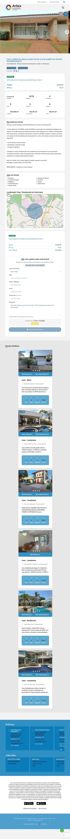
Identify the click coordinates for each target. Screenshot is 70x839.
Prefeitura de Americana (40, 761)
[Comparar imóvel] (50, 354)
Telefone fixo (15, 295)
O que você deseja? (14, 268)
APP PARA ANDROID (14, 761)
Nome (10, 275)
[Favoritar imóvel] (50, 352)
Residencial (13, 64)
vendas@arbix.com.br (17, 743)
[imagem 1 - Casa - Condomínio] (35, 421)
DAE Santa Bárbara (62, 763)
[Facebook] (61, 749)
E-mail (10, 288)
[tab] (61, 14)
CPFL (34, 766)
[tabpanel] (35, 32)
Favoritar (12, 68)
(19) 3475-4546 (15, 741)
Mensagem (12, 302)
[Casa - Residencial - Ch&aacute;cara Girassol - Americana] (18, 7)
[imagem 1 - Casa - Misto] (35, 361)
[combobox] (35, 271)
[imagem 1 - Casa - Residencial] (35, 601)
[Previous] (21, 361)
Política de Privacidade (29, 808)
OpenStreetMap (59, 227)
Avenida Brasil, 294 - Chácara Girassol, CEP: (16, 735)
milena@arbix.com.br (41, 741)
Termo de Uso (42, 808)
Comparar (24, 68)
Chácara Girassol (21, 64)
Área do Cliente (42, 2)
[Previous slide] (3, 32)
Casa (8, 64)
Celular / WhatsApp (14, 281)
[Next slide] (67, 32)
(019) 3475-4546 (54, 2)
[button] (63, 2)
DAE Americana (37, 763)
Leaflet (52, 227)
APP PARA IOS (12, 763)
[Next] (49, 361)
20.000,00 (60, 85)
